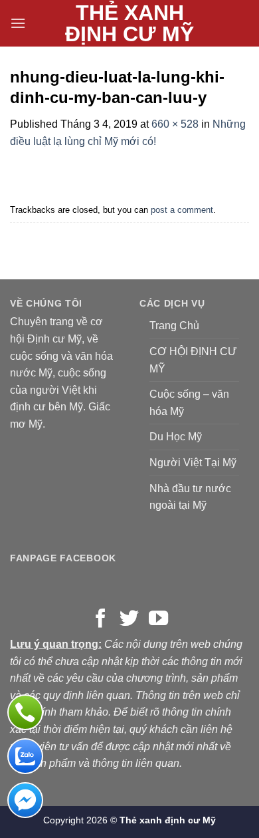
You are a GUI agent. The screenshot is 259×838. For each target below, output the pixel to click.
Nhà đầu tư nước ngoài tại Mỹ (190, 497)
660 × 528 (175, 124)
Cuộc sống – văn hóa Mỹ (189, 402)
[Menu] (18, 23)
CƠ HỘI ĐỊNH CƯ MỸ (193, 360)
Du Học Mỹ (175, 436)
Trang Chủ (174, 325)
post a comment (182, 210)
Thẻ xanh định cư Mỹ (129, 23)
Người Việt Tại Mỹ (192, 462)
